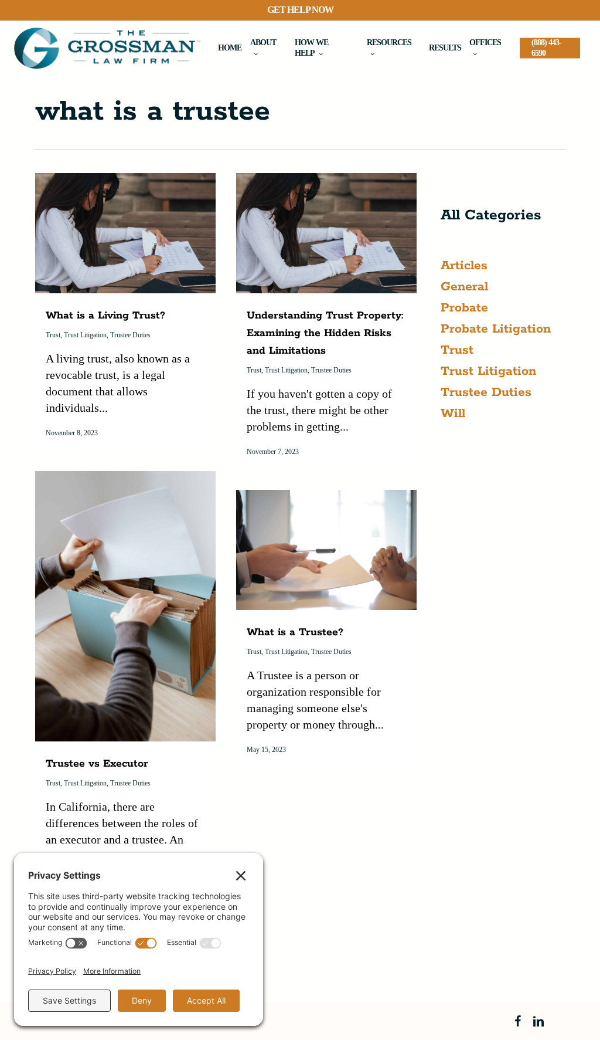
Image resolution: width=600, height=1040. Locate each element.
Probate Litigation (496, 329)
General (464, 287)
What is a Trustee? (295, 632)
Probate (464, 308)
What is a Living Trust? (105, 315)
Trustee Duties (130, 335)
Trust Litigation (85, 335)
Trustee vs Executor (97, 763)
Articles (464, 266)
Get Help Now (300, 10)
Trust (53, 335)
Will (453, 413)
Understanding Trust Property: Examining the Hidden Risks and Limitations (325, 333)
